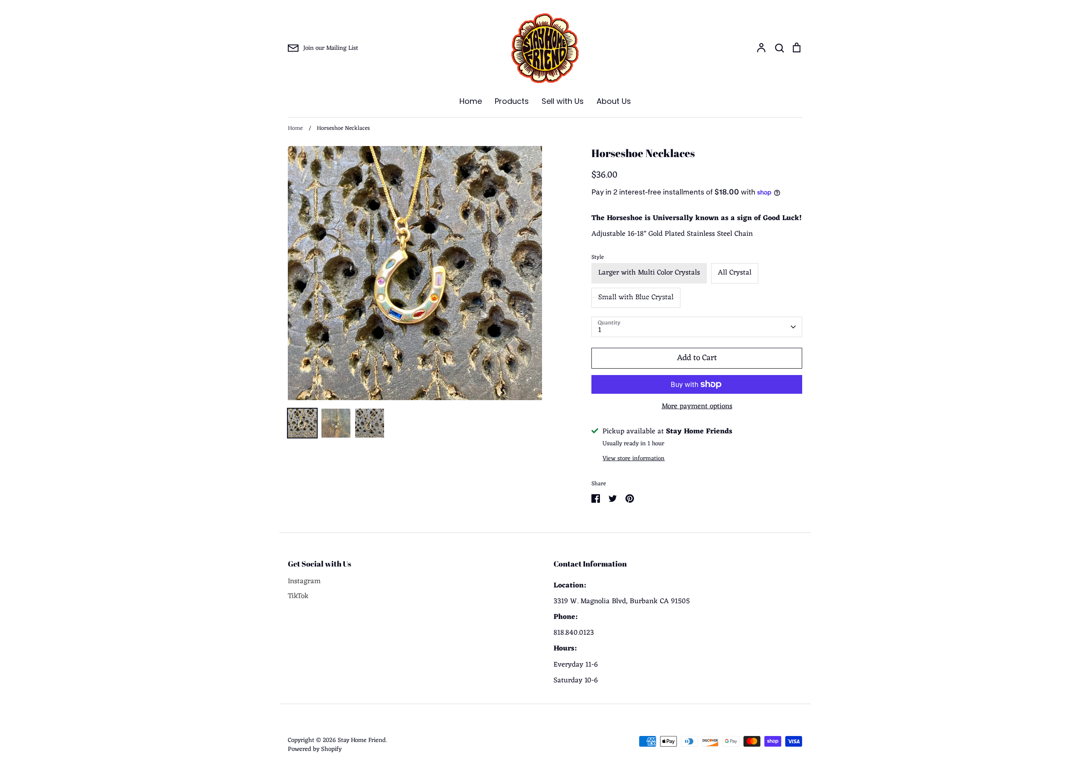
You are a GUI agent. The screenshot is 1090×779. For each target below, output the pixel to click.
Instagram (304, 581)
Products (512, 101)
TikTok (298, 596)
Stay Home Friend (362, 740)
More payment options (697, 406)
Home (470, 101)
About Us (614, 101)
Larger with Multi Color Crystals (649, 272)
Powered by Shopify (314, 749)
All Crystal (735, 272)
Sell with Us (563, 101)
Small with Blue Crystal (636, 297)
